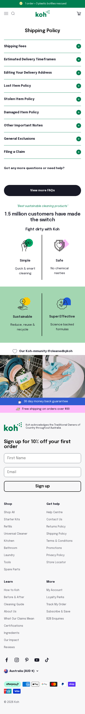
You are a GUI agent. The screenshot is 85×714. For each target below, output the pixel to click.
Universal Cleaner (15, 533)
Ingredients (11, 633)
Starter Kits (12, 519)
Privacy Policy (55, 555)
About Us (10, 611)
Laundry (9, 555)
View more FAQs (42, 190)
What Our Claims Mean (19, 618)
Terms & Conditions (59, 541)
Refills (8, 526)
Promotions (54, 548)
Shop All (9, 512)
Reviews (9, 647)
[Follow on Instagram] (16, 660)
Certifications (13, 626)
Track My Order (56, 604)
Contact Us (54, 519)
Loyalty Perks (55, 597)
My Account (54, 590)
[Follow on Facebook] (6, 660)
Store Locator (56, 562)
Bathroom (10, 548)
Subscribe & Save (58, 611)
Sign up (42, 486)
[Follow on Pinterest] (26, 660)
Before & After (14, 597)
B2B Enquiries (55, 618)
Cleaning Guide (14, 604)
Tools (7, 562)
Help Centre (54, 512)
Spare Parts (12, 569)
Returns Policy (55, 526)
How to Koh (11, 590)
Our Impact (11, 640)
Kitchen (9, 541)
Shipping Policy (56, 533)
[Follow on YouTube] (37, 660)
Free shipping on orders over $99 (46, 4)
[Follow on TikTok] (47, 660)
